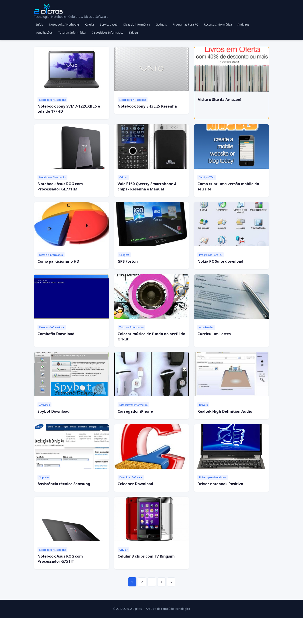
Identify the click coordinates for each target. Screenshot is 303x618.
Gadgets (161, 24)
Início (39, 24)
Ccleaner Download (135, 483)
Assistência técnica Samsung (63, 483)
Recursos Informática (218, 24)
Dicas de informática (136, 24)
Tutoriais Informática (72, 32)
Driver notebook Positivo (220, 483)
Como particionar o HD (58, 261)
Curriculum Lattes (214, 333)
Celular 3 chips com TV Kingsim (146, 556)
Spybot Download (53, 411)
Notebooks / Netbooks (64, 24)
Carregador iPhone (135, 411)
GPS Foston (128, 261)
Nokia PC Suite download (220, 261)
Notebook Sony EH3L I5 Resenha (147, 106)
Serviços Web (109, 24)
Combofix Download (56, 333)
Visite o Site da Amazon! (219, 99)
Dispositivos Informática (107, 32)
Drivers (133, 32)
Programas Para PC (185, 24)
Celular (89, 24)
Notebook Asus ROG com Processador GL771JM (60, 186)
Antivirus (243, 24)
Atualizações (44, 32)
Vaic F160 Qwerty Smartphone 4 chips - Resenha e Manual (147, 186)
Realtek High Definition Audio (224, 411)
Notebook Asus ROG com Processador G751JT (60, 559)
